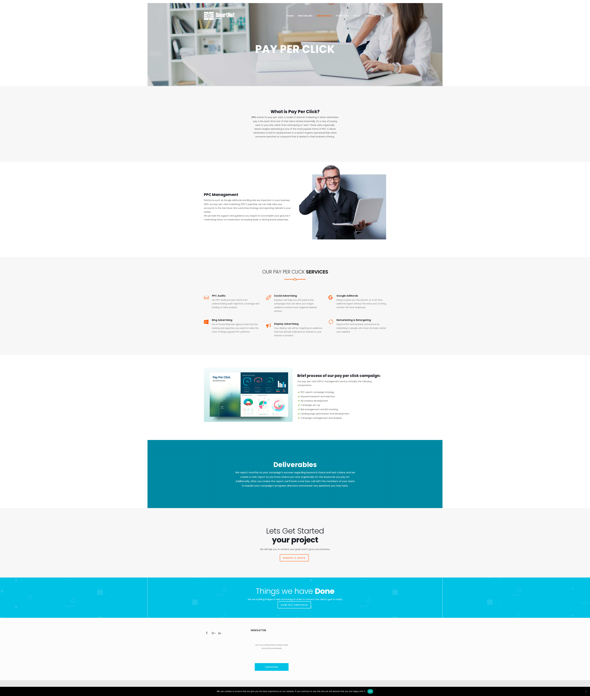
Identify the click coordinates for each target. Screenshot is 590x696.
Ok (370, 691)
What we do (324, 15)
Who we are (305, 15)
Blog (357, 15)
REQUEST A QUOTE (294, 558)
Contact (370, 15)
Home (290, 15)
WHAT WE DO (209, 4)
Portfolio (342, 15)
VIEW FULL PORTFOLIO (294, 605)
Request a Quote (224, 4)
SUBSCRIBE (271, 667)
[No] (586, 691)
